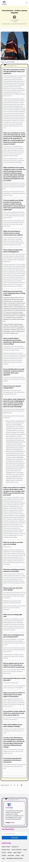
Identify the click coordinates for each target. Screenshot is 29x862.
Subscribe (14, 837)
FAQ (22, 855)
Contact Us (15, 846)
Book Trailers (17, 852)
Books (25, 849)
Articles (4, 855)
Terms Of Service (16, 849)
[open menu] (26, 3)
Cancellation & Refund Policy (14, 858)
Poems (18, 855)
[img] (6, 3)
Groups (10, 852)
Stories (4, 852)
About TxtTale (6, 846)
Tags (3, 858)
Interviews (11, 855)
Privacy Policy (6, 849)
